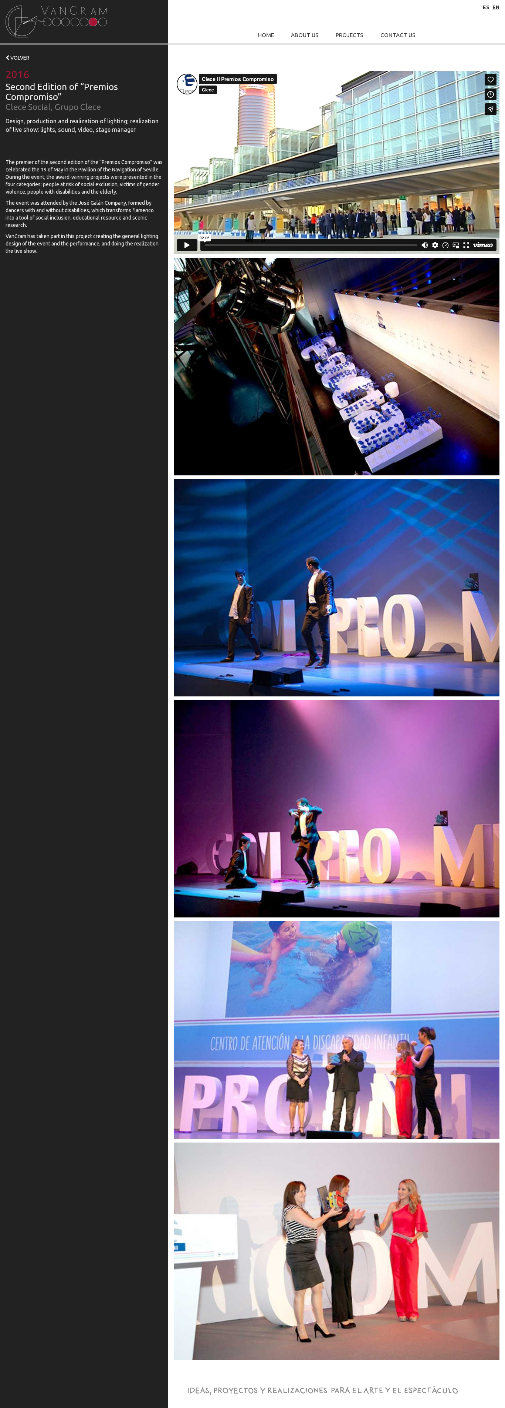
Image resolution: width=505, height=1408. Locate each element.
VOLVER (19, 58)
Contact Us (398, 35)
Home (266, 35)
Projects (349, 35)
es (486, 7)
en (495, 7)
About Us (305, 35)
